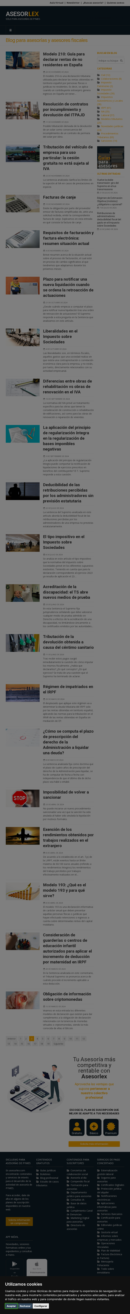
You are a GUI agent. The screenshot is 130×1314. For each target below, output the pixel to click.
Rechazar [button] (25, 1306)
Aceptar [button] (11, 1306)
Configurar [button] (40, 1306)
